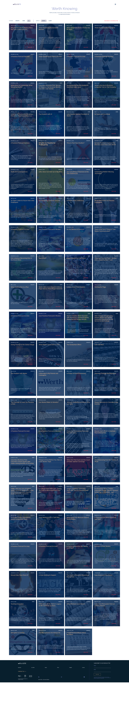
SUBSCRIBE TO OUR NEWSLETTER (111, 20)
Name (95, 665)
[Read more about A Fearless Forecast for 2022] (22, 238)
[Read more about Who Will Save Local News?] (78, 613)
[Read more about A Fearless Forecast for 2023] (22, 152)
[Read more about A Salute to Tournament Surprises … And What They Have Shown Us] (22, 123)
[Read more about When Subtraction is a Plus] (22, 296)
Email (95, 669)
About (46, 667)
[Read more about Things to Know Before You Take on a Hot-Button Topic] (50, 469)
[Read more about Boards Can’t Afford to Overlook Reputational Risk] (106, 440)
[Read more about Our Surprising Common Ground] (50, 209)
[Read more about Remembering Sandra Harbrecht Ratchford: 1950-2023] (78, 94)
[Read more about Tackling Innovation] (22, 613)
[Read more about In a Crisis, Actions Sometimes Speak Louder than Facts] (22, 526)
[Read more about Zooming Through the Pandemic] (106, 382)
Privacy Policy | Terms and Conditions (43, 679)
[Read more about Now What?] (50, 267)
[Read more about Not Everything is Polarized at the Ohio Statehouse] (78, 181)
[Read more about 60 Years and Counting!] (106, 123)
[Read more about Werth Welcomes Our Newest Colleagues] (106, 209)
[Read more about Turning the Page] (106, 296)
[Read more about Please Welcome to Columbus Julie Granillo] (106, 411)
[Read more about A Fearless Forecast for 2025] (78, 65)
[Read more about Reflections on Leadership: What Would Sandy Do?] (22, 94)
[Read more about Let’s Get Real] (106, 353)
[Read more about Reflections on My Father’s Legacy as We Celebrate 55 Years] (50, 613)
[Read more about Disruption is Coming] (22, 642)
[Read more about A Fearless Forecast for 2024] (106, 65)
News (24, 20)
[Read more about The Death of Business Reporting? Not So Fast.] (78, 584)
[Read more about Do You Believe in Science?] (78, 238)
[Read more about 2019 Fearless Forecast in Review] (50, 440)
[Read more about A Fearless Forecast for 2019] (22, 555)
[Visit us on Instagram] (61, 677)
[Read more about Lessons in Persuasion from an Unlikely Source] (106, 613)
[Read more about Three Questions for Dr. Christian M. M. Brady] (78, 37)
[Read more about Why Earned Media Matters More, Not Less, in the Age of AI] (22, 37)
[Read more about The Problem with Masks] (22, 382)
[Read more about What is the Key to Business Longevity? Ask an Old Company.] (106, 94)
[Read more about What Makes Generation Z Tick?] (50, 353)
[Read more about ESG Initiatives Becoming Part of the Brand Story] (22, 267)
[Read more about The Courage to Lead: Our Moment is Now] (22, 411)
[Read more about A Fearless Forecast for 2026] (22, 65)
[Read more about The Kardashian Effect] (78, 353)
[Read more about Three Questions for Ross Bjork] (106, 37)
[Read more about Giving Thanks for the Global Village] (22, 353)
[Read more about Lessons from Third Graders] (78, 296)
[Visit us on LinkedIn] (38, 677)
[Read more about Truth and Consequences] (22, 181)
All (29, 20)
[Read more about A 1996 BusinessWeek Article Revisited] (78, 642)
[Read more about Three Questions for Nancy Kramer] (50, 65)
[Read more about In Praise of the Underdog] (78, 209)
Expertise (19, 667)
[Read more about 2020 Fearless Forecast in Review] (50, 325)
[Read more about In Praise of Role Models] (106, 555)
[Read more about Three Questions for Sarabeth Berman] (50, 37)
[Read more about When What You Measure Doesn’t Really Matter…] (78, 526)
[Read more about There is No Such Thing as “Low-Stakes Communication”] (106, 238)
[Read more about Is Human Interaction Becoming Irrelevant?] (78, 555)
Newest (43, 20)
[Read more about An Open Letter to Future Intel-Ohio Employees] (22, 209)
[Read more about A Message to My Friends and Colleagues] (50, 382)
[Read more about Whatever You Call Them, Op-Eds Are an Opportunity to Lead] (106, 267)
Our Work (33, 667)
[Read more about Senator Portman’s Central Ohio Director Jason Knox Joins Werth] (106, 152)
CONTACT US (21, 671)
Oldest (50, 20)
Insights (17, 20)
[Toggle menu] (115, 4)
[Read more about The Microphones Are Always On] (50, 642)
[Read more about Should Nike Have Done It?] (22, 584)
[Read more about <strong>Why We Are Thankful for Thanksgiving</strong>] (50, 152)
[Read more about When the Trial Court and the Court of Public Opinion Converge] (78, 469)
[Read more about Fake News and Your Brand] (106, 584)
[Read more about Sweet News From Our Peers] (78, 267)
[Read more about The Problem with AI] (50, 123)
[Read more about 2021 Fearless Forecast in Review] (50, 238)
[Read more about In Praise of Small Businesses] (78, 382)
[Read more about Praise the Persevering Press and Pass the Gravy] (78, 440)
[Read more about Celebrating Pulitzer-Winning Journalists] (106, 181)
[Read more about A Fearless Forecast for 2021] (22, 325)
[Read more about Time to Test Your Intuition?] (78, 152)
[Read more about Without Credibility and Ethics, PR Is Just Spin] (78, 411)
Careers (83, 667)
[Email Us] (84, 677)
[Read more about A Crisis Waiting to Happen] (50, 584)
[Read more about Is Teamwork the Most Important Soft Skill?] (106, 526)
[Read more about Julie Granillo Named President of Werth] (78, 123)
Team (58, 667)
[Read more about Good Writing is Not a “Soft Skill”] (50, 526)
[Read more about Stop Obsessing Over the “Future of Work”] (106, 469)
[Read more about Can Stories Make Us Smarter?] (50, 411)
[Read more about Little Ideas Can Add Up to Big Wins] (50, 181)
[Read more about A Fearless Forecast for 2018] (50, 555)
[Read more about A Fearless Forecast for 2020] (22, 440)
